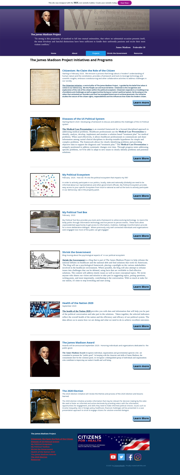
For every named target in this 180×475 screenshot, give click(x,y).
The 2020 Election (39, 457)
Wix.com (143, 466)
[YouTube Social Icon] (113, 457)
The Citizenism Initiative (72, 85)
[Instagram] (137, 457)
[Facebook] (129, 457)
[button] (141, 102)
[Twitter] (121, 457)
